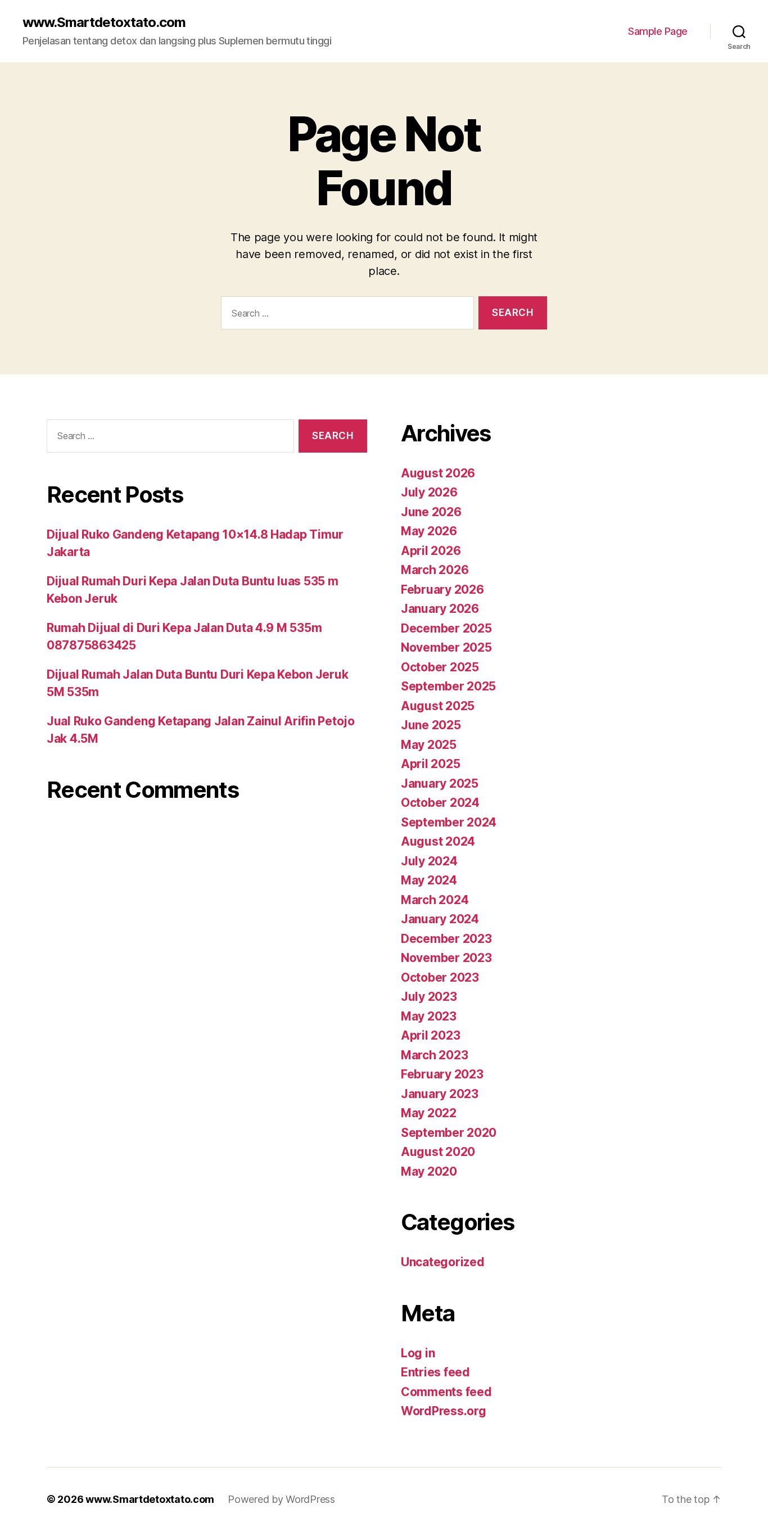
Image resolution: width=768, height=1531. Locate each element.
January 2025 (439, 783)
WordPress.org (443, 1411)
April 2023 (430, 1035)
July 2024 (429, 861)
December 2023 (446, 939)
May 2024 (429, 880)
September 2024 (448, 822)
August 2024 (438, 841)
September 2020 (448, 1133)
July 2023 (429, 997)
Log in (418, 1353)
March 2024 (434, 900)
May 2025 (429, 745)
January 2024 (440, 919)
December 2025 (446, 628)
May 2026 (429, 531)
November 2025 (446, 647)
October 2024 (440, 803)
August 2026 (438, 473)
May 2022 (429, 1113)
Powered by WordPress (281, 1499)
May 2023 (429, 1016)
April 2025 (430, 764)
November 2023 (446, 958)
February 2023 (442, 1074)
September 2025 (448, 686)
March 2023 (434, 1055)
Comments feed (446, 1392)
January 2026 (440, 609)
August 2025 (438, 706)
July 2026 (429, 492)
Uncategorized (443, 1262)
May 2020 (429, 1171)
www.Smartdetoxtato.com (104, 22)
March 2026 (434, 570)
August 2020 (438, 1152)
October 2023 (440, 977)
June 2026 (431, 512)
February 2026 (442, 589)
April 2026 (430, 551)
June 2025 (431, 725)
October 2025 (440, 667)
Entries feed (435, 1372)
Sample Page (658, 31)
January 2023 (439, 1094)
